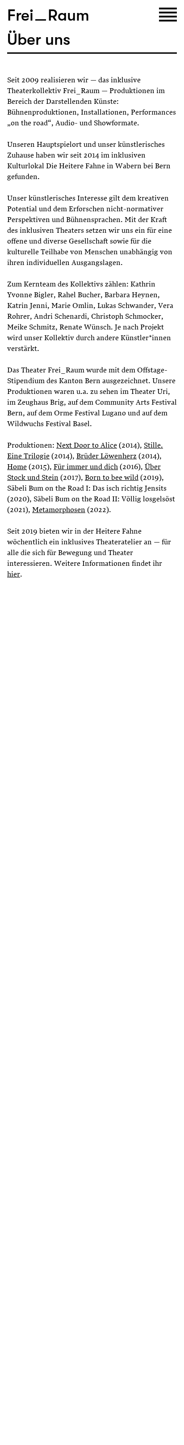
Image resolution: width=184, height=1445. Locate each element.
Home (17, 467)
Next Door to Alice (86, 445)
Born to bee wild (111, 478)
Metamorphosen (58, 510)
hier (13, 574)
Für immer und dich (86, 467)
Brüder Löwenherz (106, 456)
